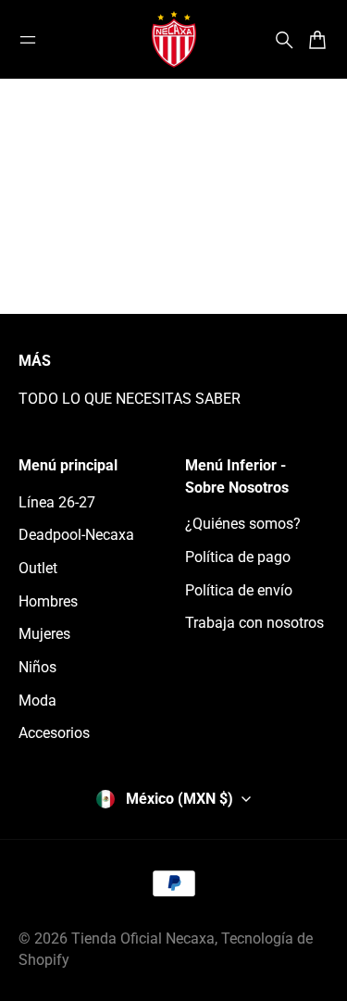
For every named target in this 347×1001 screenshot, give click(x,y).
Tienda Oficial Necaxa (143, 938)
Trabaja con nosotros (254, 623)
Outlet (38, 568)
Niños (37, 667)
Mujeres (44, 634)
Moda (37, 700)
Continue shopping (173, 244)
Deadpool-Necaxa (76, 535)
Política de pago (238, 557)
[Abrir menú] (28, 39)
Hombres (48, 601)
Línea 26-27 (57, 502)
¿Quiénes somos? (243, 523)
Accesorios (54, 733)
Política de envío (238, 590)
